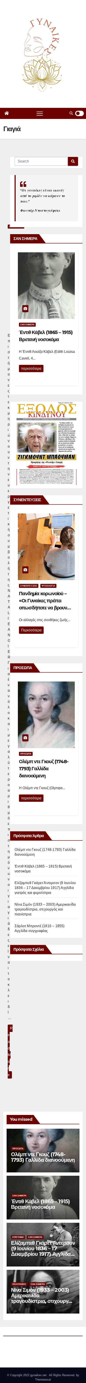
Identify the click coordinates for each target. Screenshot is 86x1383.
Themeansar (43, 1379)
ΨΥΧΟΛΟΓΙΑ (48, 586)
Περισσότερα (31, 630)
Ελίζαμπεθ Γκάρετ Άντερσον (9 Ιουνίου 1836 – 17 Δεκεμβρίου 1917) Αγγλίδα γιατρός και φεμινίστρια (45, 888)
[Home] (6, 113)
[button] (71, 113)
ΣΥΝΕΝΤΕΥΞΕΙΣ (28, 586)
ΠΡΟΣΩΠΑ (25, 754)
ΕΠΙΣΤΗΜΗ (18, 1237)
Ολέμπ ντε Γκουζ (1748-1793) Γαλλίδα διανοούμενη (43, 769)
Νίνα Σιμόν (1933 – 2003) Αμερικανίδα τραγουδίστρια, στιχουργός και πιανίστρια (45, 909)
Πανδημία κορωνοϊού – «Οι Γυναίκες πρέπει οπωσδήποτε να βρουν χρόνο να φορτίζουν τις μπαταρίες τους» (43, 608)
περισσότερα (31, 368)
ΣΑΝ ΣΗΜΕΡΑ (27, 324)
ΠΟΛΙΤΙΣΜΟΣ (19, 1284)
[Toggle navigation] (40, 113)
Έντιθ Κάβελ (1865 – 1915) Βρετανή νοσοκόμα (40, 1204)
